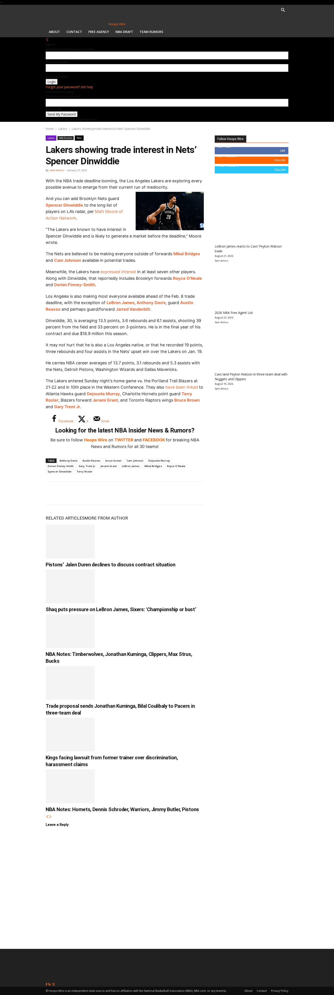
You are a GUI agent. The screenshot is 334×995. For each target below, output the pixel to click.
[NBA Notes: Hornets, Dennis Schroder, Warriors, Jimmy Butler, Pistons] (70, 786)
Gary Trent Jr (87, 466)
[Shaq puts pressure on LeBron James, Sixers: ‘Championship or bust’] (70, 586)
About (54, 32)
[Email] (112, 493)
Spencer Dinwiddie (64, 205)
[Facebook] (52, 493)
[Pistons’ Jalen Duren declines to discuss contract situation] (70, 541)
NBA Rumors (65, 138)
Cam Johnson (67, 260)
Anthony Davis (151, 302)
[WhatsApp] (82, 493)
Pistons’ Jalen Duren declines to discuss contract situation (110, 565)
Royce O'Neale (176, 466)
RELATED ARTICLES (65, 518)
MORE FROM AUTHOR (106, 518)
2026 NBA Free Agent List (234, 312)
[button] (282, 10)
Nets (79, 138)
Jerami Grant (105, 400)
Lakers (62, 129)
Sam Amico (57, 170)
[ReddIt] (97, 493)
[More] (128, 493)
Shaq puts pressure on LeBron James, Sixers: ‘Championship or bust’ (121, 609)
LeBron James (121, 302)
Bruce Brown (187, 400)
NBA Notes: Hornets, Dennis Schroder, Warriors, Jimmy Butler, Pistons (122, 809)
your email (53, 109)
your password (56, 76)
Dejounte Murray (103, 393)
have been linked (181, 387)
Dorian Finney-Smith (74, 284)
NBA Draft (124, 32)
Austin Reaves (91, 460)
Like (282, 150)
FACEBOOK (154, 440)
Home (50, 129)
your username (57, 62)
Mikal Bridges (186, 253)
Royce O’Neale (187, 278)
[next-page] (50, 817)
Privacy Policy (279, 991)
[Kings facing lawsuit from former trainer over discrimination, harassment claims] (70, 734)
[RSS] (50, 984)
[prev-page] (47, 817)
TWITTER (124, 440)
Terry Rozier (84, 471)
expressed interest (118, 271)
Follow (280, 160)
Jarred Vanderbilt (133, 309)
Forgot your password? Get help (69, 87)
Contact (74, 32)
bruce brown (113, 460)
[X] (67, 493)
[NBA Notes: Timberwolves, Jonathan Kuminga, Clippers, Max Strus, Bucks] (70, 631)
